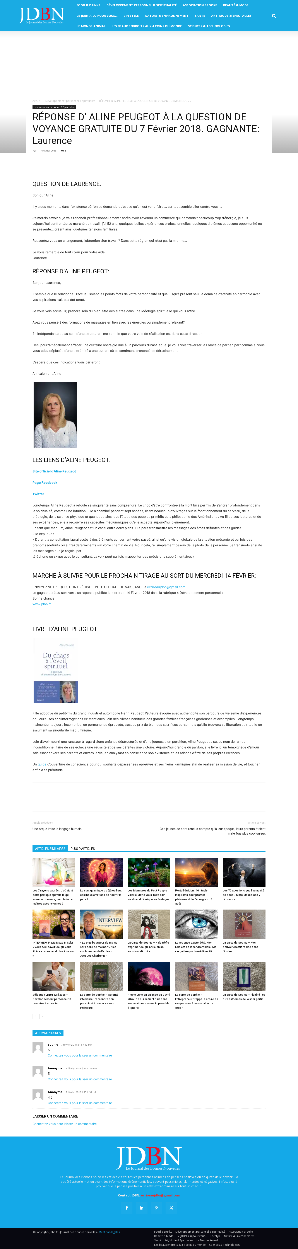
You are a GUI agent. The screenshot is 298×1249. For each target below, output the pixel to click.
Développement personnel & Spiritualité (70, 101)
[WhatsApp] (67, 167)
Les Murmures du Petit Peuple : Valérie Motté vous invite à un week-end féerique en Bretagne (149, 895)
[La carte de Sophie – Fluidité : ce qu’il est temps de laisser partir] (244, 976)
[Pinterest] (57, 167)
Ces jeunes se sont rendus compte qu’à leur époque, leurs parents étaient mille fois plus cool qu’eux (212, 831)
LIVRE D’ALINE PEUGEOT (65, 629)
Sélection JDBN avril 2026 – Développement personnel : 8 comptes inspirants (52, 999)
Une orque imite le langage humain (57, 829)
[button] (274, 16)
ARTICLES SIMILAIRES (50, 848)
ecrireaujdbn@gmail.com (166, 587)
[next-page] (42, 1016)
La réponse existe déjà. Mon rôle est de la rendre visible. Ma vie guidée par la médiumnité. (195, 947)
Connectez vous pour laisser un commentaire (80, 1055)
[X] (47, 167)
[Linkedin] (77, 167)
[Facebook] (37, 167)
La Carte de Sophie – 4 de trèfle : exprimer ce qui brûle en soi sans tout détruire (149, 947)
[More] (87, 167)
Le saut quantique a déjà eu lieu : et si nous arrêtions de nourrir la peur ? (101, 895)
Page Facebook (45, 483)
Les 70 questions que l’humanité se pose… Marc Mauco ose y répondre (243, 895)
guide (42, 764)
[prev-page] (35, 1016)
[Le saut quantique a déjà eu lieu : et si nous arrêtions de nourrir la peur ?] (101, 872)
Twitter (38, 494)
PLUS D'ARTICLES (83, 848)
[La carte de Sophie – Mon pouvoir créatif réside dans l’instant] (244, 924)
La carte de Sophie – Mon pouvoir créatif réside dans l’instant (240, 947)
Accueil (37, 101)
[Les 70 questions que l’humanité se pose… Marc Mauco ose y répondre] (244, 872)
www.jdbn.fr (42, 604)
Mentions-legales (109, 1232)
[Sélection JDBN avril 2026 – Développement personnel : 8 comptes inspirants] (54, 976)
